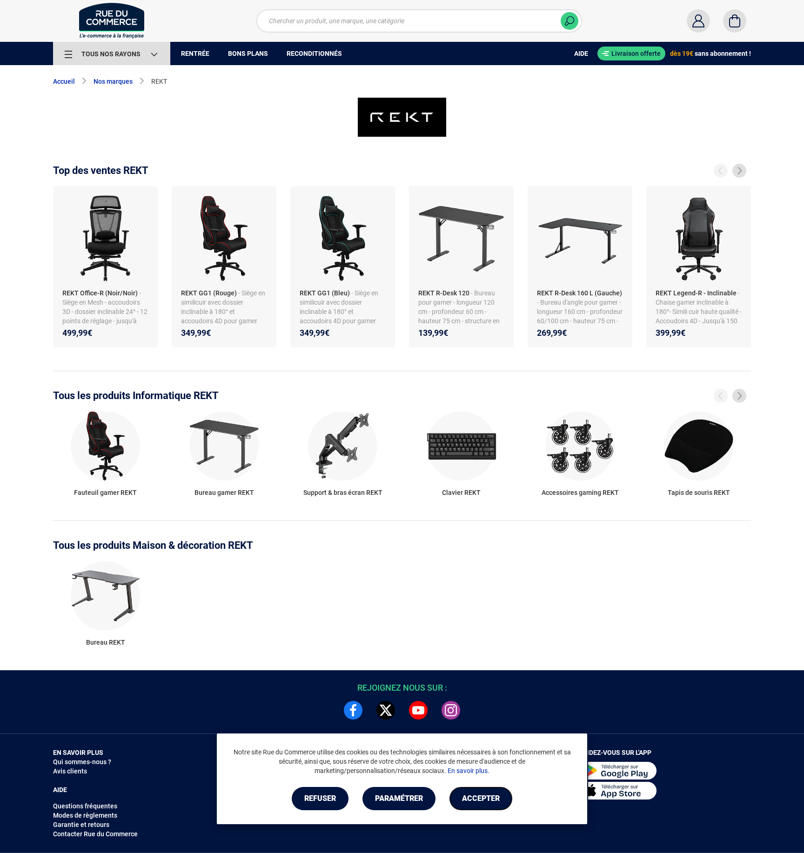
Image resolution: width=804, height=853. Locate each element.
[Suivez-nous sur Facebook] (353, 710)
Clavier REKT (461, 492)
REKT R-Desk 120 (443, 293)
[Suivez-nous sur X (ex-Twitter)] (385, 710)
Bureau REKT (105, 642)
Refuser (320, 798)
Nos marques (113, 81)
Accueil (64, 81)
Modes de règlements (85, 815)
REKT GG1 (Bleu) (325, 293)
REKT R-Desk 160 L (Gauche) (579, 293)
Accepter (481, 798)
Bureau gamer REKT (224, 492)
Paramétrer (399, 798)
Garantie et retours (81, 824)
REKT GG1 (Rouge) (209, 293)
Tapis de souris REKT (699, 492)
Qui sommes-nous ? (82, 762)
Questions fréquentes (85, 806)
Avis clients (70, 771)
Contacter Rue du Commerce (95, 834)
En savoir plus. (468, 770)
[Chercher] (569, 21)
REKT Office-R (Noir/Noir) (100, 293)
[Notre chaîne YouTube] (418, 710)
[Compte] (698, 21)
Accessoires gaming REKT (580, 492)
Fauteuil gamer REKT (105, 492)
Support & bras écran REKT (342, 492)
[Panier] (734, 21)
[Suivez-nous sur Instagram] (451, 710)
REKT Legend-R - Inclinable (696, 293)
